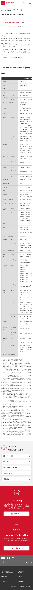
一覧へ (3, 562)
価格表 (23, 22)
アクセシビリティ (23, 576)
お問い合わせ (22, 581)
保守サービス (12, 26)
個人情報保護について (8, 572)
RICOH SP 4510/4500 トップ (12, 22)
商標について (5, 576)
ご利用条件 (21, 572)
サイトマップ (5, 581)
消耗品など (20, 26)
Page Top (29, 562)
